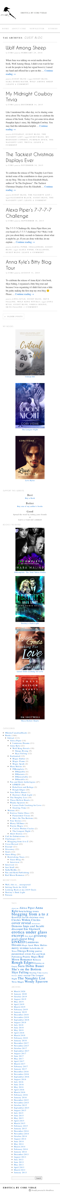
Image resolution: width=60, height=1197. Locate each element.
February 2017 (21, 1066)
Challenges (36, 247)
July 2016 (19, 1082)
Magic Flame (19, 761)
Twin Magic (18, 981)
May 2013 (19, 1164)
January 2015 (20, 1128)
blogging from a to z (30, 914)
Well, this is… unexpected (18, 884)
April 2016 (19, 1089)
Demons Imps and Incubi (28, 926)
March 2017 (19, 1063)
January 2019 (20, 1012)
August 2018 (20, 1022)
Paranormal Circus (21, 815)
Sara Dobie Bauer (17, 81)
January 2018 (20, 1040)
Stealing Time (19, 807)
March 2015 (19, 1123)
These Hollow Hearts (20, 800)
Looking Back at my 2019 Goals (20, 889)
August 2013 (20, 1157)
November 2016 (21, 1074)
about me (15, 908)
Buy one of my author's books (30, 506)
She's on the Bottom (26, 969)
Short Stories (16, 833)
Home (5, 28)
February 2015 (21, 1126)
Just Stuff (9, 867)
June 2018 (19, 1027)
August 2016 (20, 1079)
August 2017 (20, 1053)
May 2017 (19, 1058)
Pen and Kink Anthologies (22, 782)
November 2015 (21, 1102)
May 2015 (19, 1118)
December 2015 (21, 1100)
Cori (11, 52)
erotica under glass (29, 932)
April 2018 (19, 1032)
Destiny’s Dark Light (15, 892)
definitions (36, 923)
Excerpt (9, 846)
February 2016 (21, 1095)
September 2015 (21, 1107)
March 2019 (19, 1007)
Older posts (13, 316)
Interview (14, 862)
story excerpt (24, 975)
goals (15, 939)
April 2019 (19, 1004)
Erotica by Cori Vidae (20, 1187)
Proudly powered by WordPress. (43, 1190)
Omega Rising (38, 304)
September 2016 (21, 1076)
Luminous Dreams (21, 743)
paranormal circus (21, 953)
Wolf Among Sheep (26, 47)
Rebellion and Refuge (23, 787)
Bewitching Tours (16, 857)
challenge (42, 249)
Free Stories (16, 820)
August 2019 (20, 999)
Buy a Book (30, 498)
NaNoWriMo (11, 870)
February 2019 (21, 1009)
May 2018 (19, 1030)
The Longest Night (22, 831)
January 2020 (20, 994)
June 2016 (19, 1084)
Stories (53, 28)
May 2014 (19, 1144)
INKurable (20, 779)
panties (38, 951)
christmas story (36, 917)
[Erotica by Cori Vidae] (30, 14)
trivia (28, 142)
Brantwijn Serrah (20, 917)
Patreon (9, 895)
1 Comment (31, 307)
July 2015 (19, 1113)
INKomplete (18, 769)
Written (11, 810)
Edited (11, 738)
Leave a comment (18, 84)
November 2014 (21, 1133)
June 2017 (19, 1056)
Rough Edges (19, 789)
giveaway (40, 935)
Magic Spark (19, 763)
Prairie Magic (16, 826)
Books (8, 735)
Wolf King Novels (28, 301)
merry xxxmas (20, 948)
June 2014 (19, 1141)
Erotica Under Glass (19, 813)
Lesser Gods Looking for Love (27, 805)
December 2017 (21, 1043)
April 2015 (19, 1120)
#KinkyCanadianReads (16, 732)
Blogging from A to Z (18, 841)
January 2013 (20, 1172)
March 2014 (19, 1146)
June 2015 (19, 1115)
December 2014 (21, 1131)
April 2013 (19, 1167)
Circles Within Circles (23, 828)
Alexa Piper (19, 247)
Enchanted (15, 756)
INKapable (20, 771)
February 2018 (21, 1038)
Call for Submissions (15, 836)
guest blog (40, 79)
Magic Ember (19, 758)
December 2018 (21, 1014)
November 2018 (21, 1017)
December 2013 (21, 1154)
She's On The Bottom (23, 818)
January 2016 (20, 1097)
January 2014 (20, 1151)
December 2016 (21, 1071)
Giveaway (18, 134)
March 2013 (19, 1170)
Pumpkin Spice (38, 139)
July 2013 (19, 1159)
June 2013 (19, 1162)
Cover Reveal (11, 844)
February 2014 (21, 1149)
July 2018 (19, 1025)
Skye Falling (14, 307)
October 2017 (20, 1048)
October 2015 (20, 1105)
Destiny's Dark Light (22, 795)
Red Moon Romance (15, 875)
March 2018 (19, 1035)
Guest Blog (19, 79)
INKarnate (20, 774)
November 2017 (21, 1045)
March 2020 (19, 991)
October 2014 (20, 1136)
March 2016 (19, 1092)
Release (37, 959)
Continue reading (25, 241)
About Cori (19, 28)
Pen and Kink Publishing (17, 872)
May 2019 (19, 1001)
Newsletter (37, 28)
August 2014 (20, 1138)
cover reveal (21, 922)
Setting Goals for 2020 (16, 887)
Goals (8, 851)
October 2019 (20, 996)
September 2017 (21, 1051)
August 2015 (20, 1110)
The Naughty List (39, 195)
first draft (29, 936)
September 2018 (21, 1019)
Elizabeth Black (21, 197)
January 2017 (20, 1069)
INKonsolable (21, 776)
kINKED (16, 784)
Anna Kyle (19, 299)
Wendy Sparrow (17, 802)
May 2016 (19, 1087)
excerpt (18, 935)
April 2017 (19, 1061)
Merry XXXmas (17, 823)
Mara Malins (16, 766)
